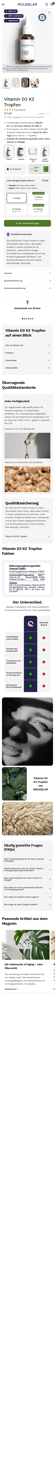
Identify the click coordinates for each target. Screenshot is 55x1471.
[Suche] (46, 4)
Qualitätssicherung (13, 281)
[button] (27, 109)
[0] (51, 4)
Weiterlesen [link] (10, 989)
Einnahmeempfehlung (14, 288)
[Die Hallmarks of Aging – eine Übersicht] (26, 945)
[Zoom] (49, 12)
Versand (16, 117)
